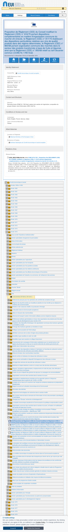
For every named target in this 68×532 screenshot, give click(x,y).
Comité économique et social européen (28, 73)
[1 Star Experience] (38, 8)
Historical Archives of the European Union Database (18, 4)
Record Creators (35, 15)
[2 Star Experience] (40, 8)
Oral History (51, 15)
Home (7, 15)
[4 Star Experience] (43, 8)
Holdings (20, 15)
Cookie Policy (40, 522)
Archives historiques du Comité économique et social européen (28, 142)
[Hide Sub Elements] (6, 182)
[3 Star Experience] (41, 8)
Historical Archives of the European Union (22, 137)
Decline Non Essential (34, 528)
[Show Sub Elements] (7, 185)
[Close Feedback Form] (63, 8)
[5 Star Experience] (45, 8)
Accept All (13, 528)
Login (62, 12)
